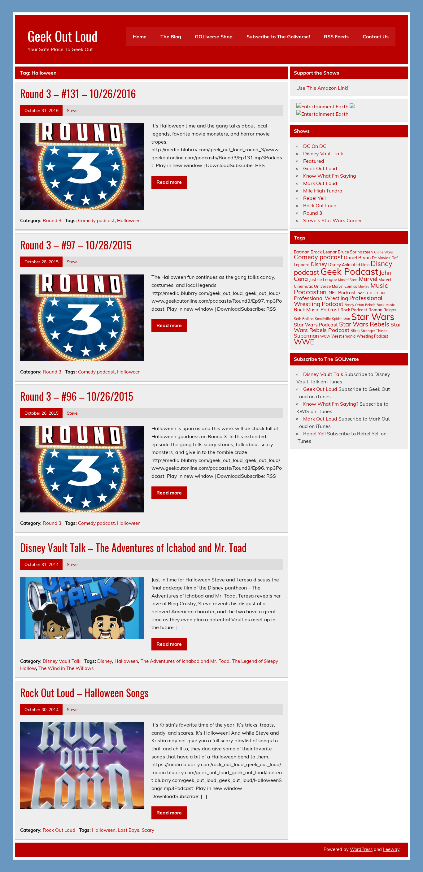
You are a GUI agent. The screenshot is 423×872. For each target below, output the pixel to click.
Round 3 (52, 220)
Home (139, 36)
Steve (72, 110)
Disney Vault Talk (62, 661)
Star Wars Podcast (316, 325)
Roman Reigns (382, 309)
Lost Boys (128, 830)
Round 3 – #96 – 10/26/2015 (76, 396)
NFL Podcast (342, 293)
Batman (301, 251)
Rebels (370, 305)
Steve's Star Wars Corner (332, 220)
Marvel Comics (344, 286)
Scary (148, 830)
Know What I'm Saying (329, 176)
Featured (313, 161)
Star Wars (373, 316)
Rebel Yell (314, 198)
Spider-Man (341, 319)
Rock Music (386, 305)
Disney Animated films (348, 264)
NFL (323, 292)
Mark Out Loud (320, 183)
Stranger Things (374, 330)
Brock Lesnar (324, 251)
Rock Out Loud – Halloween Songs (84, 692)
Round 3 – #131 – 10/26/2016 (78, 93)
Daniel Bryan (357, 258)
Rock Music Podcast (316, 309)
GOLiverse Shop (214, 36)
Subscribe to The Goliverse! (278, 36)
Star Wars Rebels (364, 324)
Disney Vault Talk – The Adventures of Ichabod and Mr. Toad (133, 547)
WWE (304, 341)
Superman (306, 335)
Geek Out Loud (63, 35)
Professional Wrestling (321, 298)
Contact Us (376, 36)
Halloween (129, 220)
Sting (355, 330)
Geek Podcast (349, 271)
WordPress (361, 849)
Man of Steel (348, 280)
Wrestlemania (343, 336)
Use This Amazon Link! (322, 88)
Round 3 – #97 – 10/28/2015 (76, 245)
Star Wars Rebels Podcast (347, 327)
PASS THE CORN (371, 293)
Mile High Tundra (322, 191)
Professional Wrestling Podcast (338, 301)
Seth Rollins (304, 318)
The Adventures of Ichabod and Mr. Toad (185, 661)
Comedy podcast (96, 220)
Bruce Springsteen (355, 251)
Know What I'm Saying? (330, 404)
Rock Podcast (354, 309)
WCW (325, 336)
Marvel (368, 279)
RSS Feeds (336, 36)
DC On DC (314, 146)
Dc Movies (381, 257)
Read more (169, 182)
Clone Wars (383, 252)
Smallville (323, 319)
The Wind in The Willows (66, 668)
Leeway (391, 849)
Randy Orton (354, 305)
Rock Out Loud (59, 830)
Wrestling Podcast (372, 336)
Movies (363, 286)
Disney (104, 661)
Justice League (323, 279)
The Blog (170, 36)
